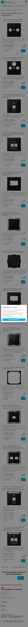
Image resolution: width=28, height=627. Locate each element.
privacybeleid (7, 314)
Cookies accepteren (14, 319)
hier (11, 316)
